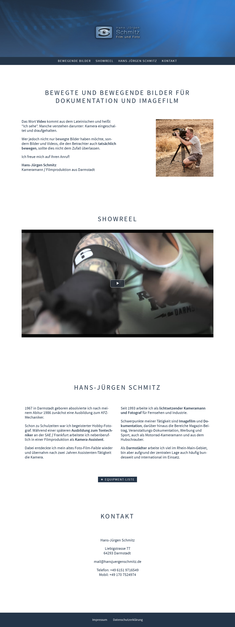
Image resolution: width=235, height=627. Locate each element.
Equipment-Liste (119, 479)
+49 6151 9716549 (124, 570)
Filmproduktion (58, 169)
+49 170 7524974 (123, 574)
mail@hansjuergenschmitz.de (117, 561)
